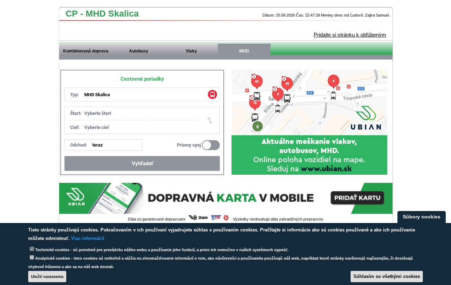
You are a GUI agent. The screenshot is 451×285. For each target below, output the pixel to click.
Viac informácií (87, 238)
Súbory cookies (421, 216)
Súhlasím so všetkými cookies (386, 276)
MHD (244, 51)
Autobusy (138, 51)
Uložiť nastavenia (47, 276)
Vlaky (191, 51)
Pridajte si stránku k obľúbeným (350, 35)
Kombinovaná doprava (86, 51)
